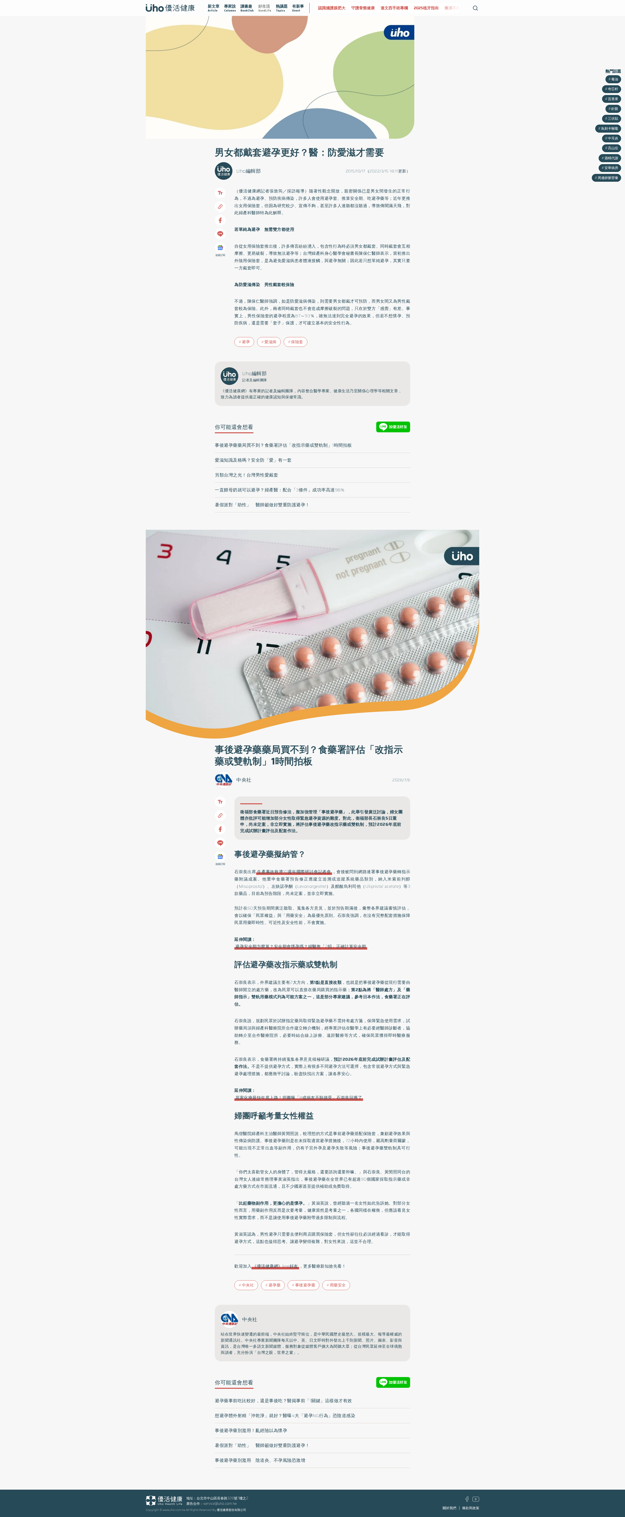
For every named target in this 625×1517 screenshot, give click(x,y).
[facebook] (467, 1500)
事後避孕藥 (305, 1285)
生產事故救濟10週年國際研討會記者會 (294, 872)
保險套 (297, 342)
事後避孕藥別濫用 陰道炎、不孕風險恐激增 (260, 1460)
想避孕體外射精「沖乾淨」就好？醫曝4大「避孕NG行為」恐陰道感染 (285, 1415)
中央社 (243, 780)
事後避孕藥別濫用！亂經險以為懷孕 (251, 1430)
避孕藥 (275, 1285)
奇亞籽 (613, 89)
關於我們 (449, 1508)
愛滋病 (270, 342)
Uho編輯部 (248, 171)
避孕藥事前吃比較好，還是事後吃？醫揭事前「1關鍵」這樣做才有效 (283, 1400)
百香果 (613, 99)
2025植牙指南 (399, 8)
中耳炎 (613, 138)
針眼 (614, 108)
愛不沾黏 (451, 8)
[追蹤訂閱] (220, 247)
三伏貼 (613, 118)
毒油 (614, 79)
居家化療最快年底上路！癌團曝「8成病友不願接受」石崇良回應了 (298, 1097)
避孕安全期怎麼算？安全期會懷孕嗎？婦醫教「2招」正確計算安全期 (300, 946)
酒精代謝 (611, 158)
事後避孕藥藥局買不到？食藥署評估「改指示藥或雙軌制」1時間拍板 (283, 445)
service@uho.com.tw (220, 1503)
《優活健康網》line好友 (275, 1266)
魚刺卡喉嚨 (609, 128)
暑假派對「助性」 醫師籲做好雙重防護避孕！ (262, 504)
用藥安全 (338, 1285)
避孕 (246, 342)
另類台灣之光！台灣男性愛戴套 (246, 475)
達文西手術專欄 (367, 8)
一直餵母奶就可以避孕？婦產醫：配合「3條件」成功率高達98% (279, 490)
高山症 (613, 148)
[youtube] (475, 1500)
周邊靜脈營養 (608, 177)
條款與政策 (470, 1508)
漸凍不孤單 (428, 8)
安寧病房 (611, 167)
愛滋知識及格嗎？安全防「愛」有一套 (253, 460)
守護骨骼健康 (336, 8)
